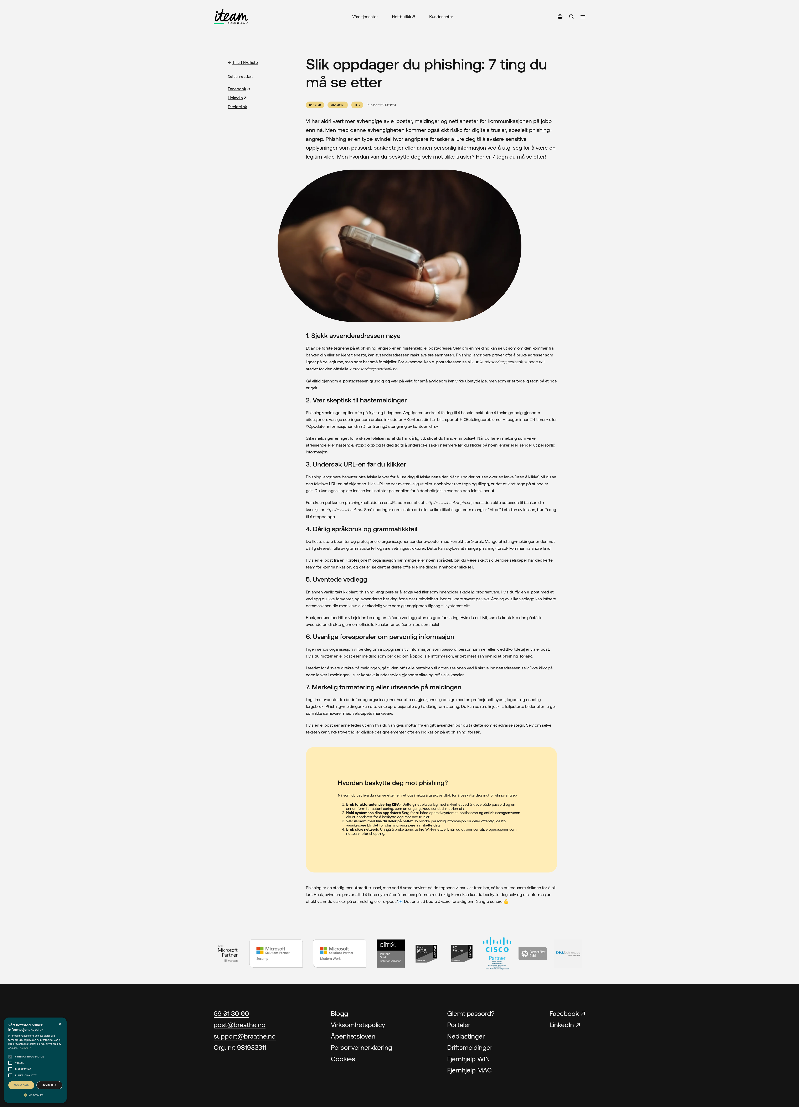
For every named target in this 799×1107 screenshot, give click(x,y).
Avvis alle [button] (49, 1085)
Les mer (24, 1048)
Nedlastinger (466, 1036)
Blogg (339, 1013)
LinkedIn (235, 97)
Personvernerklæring (361, 1047)
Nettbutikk (401, 16)
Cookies (343, 1059)
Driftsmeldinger (470, 1047)
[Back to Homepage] (231, 16)
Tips (357, 105)
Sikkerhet (338, 105)
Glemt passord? (470, 1013)
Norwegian (516, 39)
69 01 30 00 (231, 1013)
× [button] (59, 1024)
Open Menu (583, 16)
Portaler (458, 1025)
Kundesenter (441, 16)
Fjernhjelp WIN (468, 1059)
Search (571, 16)
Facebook (237, 88)
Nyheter (315, 105)
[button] (35, 1095)
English (511, 29)
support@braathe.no (245, 1036)
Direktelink (237, 106)
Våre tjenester (365, 16)
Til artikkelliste (245, 62)
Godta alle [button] (21, 1084)
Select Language (560, 16)
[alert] (35, 1060)
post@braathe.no (240, 1025)
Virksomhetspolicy (358, 1025)
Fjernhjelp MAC (469, 1070)
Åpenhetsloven (353, 1036)
